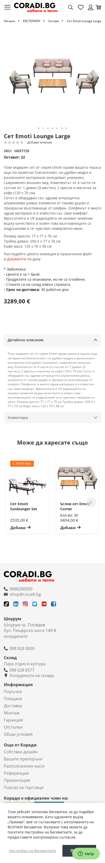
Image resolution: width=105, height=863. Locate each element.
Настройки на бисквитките (32, 850)
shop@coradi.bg (25, 594)
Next (91, 502)
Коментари (18, 417)
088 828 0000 (21, 648)
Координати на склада (32, 675)
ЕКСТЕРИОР (31, 21)
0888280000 (20, 589)
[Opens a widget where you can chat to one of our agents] (86, 854)
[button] (38, 128)
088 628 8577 (21, 670)
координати (16, 636)
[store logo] (35, 7)
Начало (9, 21)
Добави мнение (39, 142)
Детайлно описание (26, 339)
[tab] (52, 340)
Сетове (53, 21)
